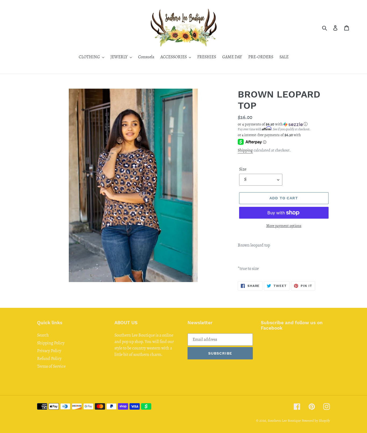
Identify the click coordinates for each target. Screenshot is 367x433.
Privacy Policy (49, 351)
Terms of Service (51, 366)
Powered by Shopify (316, 420)
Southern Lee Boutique (284, 420)
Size (242, 169)
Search (43, 335)
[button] (273, 124)
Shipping (245, 150)
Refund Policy (49, 359)
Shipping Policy (50, 343)
